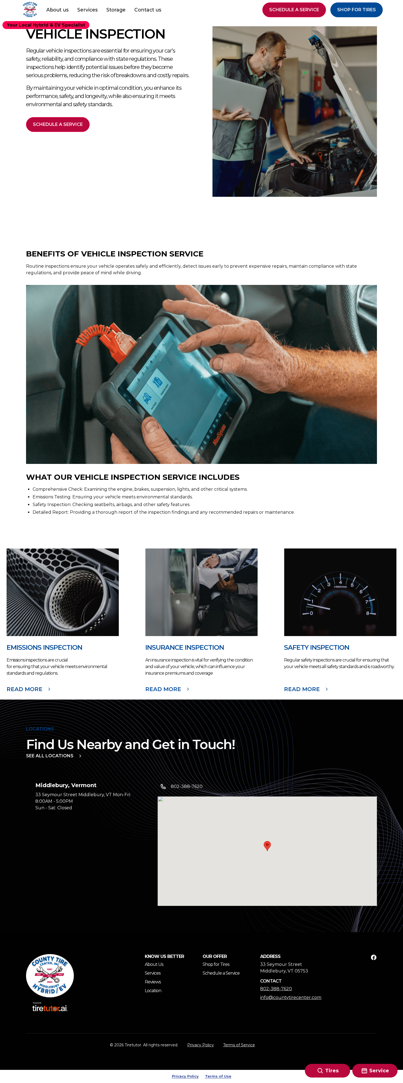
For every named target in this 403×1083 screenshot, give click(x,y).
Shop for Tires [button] (356, 9)
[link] (50, 975)
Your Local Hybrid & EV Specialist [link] (46, 25)
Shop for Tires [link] (216, 964)
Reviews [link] (153, 981)
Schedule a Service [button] (294, 9)
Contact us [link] (147, 10)
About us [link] (57, 10)
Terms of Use (218, 1076)
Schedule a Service (58, 124)
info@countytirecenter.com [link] (286, 997)
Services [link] (87, 10)
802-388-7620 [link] (276, 988)
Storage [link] (116, 10)
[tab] (81, 812)
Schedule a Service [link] (221, 973)
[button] (30, 10)
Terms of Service (239, 1044)
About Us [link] (154, 964)
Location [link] (153, 990)
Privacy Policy (200, 1044)
